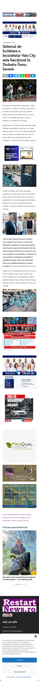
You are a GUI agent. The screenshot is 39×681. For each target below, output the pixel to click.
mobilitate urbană (24, 517)
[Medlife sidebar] (19, 372)
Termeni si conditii (9, 627)
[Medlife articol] (19, 30)
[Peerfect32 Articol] (19, 14)
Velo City (25, 520)
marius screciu (14, 517)
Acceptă (19, 660)
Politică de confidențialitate (23, 677)
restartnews (6, 520)
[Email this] (5, 75)
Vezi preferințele (19, 672)
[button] (36, 636)
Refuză (19, 666)
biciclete (9, 514)
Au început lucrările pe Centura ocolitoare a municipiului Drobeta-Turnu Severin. (19, 552)
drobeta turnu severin (19, 514)
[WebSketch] (19, 153)
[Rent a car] (19, 408)
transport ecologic (16, 520)
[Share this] (10, 75)
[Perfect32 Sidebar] (19, 334)
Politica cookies (11, 677)
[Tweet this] (16, 75)
